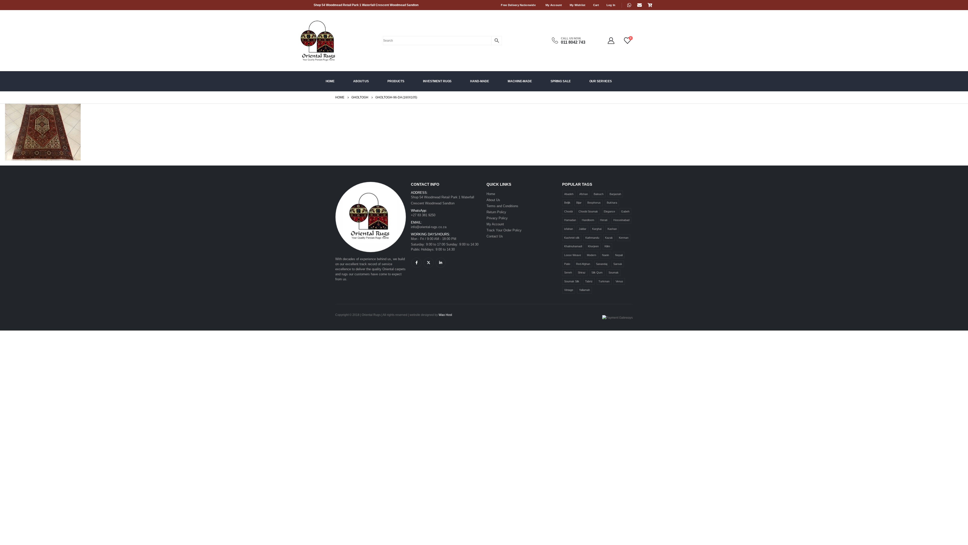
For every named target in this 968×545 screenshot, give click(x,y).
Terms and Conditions (502, 206)
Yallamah (584, 289)
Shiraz (582, 272)
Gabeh (625, 211)
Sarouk (617, 263)
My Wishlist (578, 5)
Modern (591, 255)
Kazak (609, 237)
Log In (611, 5)
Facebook (416, 263)
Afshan (583, 194)
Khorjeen (593, 246)
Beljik (567, 202)
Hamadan (570, 220)
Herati (603, 220)
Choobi (568, 211)
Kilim (607, 246)
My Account (554, 5)
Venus (619, 281)
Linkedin (441, 263)
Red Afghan (583, 263)
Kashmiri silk (572, 237)
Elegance (609, 211)
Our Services (600, 81)
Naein (605, 255)
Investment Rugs (437, 81)
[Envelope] (639, 5)
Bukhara (612, 202)
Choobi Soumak (588, 211)
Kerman (623, 237)
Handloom (588, 220)
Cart (596, 5)
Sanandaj (601, 263)
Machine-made (520, 81)
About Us (361, 81)
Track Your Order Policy (504, 230)
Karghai (596, 228)
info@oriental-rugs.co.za (428, 227)
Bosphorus (594, 202)
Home (330, 81)
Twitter (429, 263)
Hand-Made (479, 81)
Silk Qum (596, 272)
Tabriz (589, 281)
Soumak (614, 272)
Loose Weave (572, 255)
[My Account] (611, 40)
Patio (567, 263)
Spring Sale (561, 81)
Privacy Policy (497, 218)
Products (395, 81)
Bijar (579, 202)
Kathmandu (592, 237)
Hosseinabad (621, 220)
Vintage (568, 289)
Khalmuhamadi (573, 246)
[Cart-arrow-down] (649, 5)
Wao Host (445, 314)
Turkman (604, 281)
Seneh (568, 272)
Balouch (598, 194)
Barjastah (615, 194)
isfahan (568, 228)
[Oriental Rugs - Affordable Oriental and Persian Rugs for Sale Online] (308, 40)
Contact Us (495, 236)
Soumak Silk (571, 281)
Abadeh (568, 194)
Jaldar (582, 228)
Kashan (612, 228)
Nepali (619, 255)
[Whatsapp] (629, 5)
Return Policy (496, 212)
